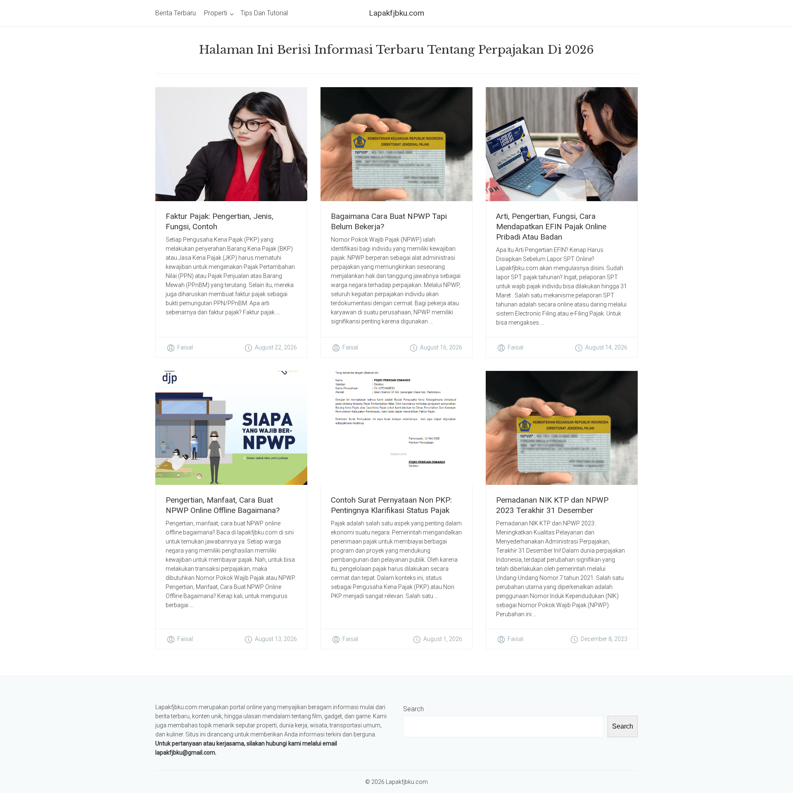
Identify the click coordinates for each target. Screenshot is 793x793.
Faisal (185, 347)
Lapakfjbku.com (396, 13)
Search (413, 709)
